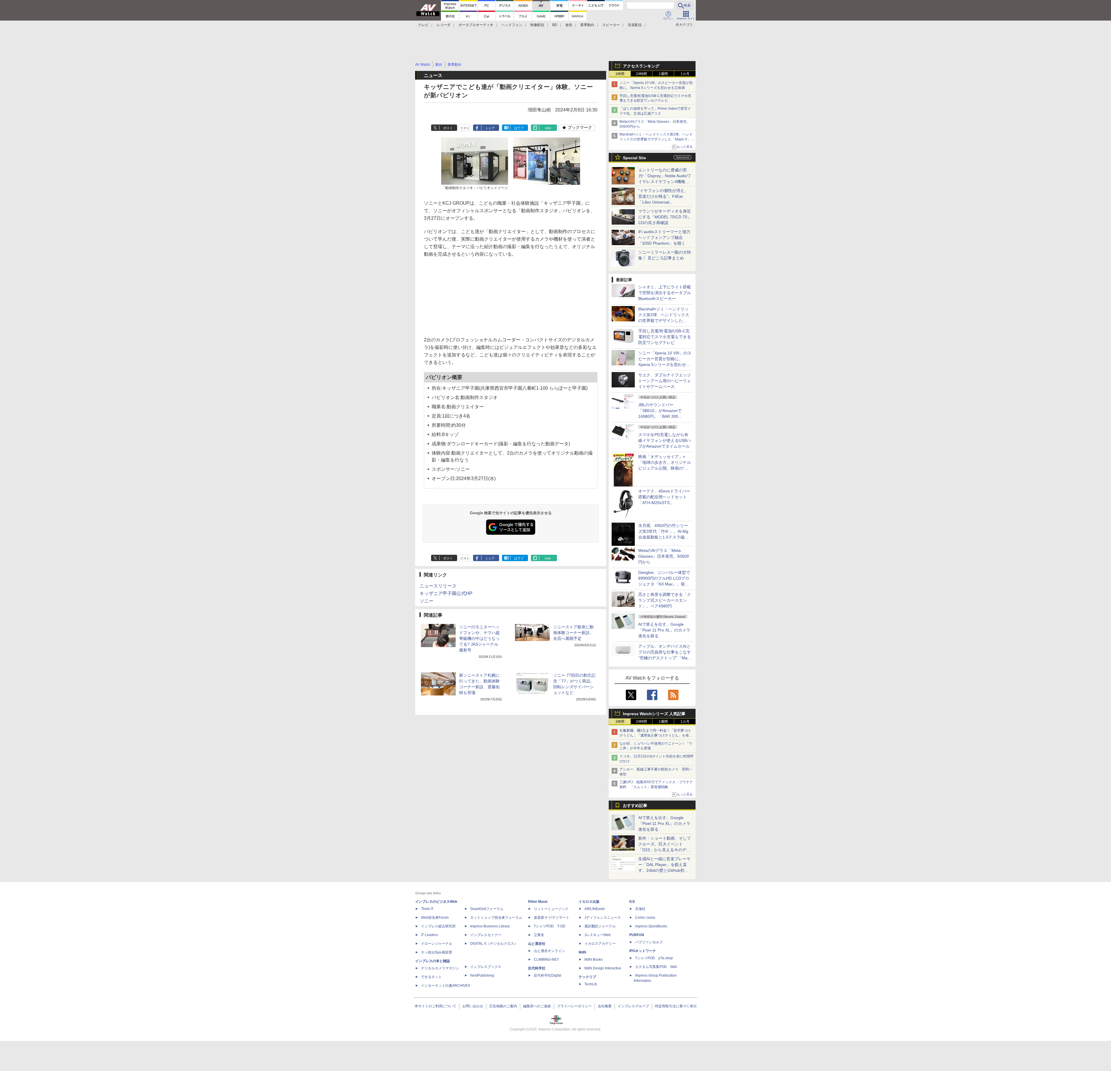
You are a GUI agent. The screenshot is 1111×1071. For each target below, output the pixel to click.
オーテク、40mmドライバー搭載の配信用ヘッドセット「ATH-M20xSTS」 (664, 497)
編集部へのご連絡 (537, 1006)
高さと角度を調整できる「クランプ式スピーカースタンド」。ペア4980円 (664, 600)
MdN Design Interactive (602, 968)
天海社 (640, 909)
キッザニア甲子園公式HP (446, 593)
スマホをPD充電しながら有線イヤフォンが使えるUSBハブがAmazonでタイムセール (664, 440)
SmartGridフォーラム (486, 909)
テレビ (423, 25)
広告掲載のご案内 (503, 1006)
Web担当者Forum (435, 918)
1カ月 (684, 74)
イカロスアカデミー (600, 944)
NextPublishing (482, 975)
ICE (632, 902)
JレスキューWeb (597, 935)
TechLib (590, 984)
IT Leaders (429, 935)
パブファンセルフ (649, 942)
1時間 (619, 74)
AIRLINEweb (594, 909)
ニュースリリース (438, 585)
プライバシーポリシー (574, 1006)
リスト (465, 128)
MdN (582, 952)
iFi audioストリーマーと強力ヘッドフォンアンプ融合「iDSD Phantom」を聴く (664, 237)
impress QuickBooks (651, 926)
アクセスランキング (641, 66)
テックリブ (587, 977)
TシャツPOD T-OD (549, 926)
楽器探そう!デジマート (551, 918)
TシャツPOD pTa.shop (654, 958)
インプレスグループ (633, 1006)
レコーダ (443, 25)
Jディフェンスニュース (602, 918)
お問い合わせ (472, 1006)
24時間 (641, 74)
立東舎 (539, 935)
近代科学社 (536, 968)
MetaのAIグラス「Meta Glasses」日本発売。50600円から (663, 556)
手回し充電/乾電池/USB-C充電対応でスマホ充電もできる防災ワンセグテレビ (664, 337)
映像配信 (537, 25)
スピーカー (611, 25)
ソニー (426, 600)
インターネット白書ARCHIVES (445, 986)
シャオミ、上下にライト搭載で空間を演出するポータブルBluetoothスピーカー (664, 293)
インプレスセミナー (485, 935)
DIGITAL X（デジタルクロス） (494, 944)
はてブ (519, 128)
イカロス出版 (589, 902)
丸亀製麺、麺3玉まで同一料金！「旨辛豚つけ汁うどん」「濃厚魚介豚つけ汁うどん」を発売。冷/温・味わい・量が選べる (655, 735)
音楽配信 (635, 25)
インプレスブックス (485, 967)
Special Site (634, 157)
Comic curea (645, 918)
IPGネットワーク (642, 951)
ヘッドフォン (511, 25)
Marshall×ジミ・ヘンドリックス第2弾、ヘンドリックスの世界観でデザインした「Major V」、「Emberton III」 (656, 139)
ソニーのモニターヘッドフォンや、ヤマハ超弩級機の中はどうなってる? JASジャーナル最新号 (479, 638)
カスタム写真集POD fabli (656, 967)
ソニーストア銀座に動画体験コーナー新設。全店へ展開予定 (573, 633)
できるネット (431, 977)
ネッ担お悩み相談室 (436, 952)
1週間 (663, 74)
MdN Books (593, 960)
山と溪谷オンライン (549, 951)
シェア (490, 128)
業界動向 (587, 25)
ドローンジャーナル (436, 944)
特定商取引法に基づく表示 (676, 1006)
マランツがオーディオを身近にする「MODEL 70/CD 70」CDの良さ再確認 (664, 217)
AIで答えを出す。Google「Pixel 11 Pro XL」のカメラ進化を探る (664, 630)
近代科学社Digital (547, 975)
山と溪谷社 (536, 944)
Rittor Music (538, 902)
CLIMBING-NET (546, 960)
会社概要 (605, 1006)
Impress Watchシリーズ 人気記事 (654, 713)
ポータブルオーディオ (476, 25)
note (548, 128)
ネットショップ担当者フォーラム (496, 918)
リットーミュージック (551, 909)
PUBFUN (636, 935)
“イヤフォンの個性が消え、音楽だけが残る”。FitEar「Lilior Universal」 (663, 196)
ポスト (448, 128)
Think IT (427, 909)
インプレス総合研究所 (438, 926)
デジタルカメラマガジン (440, 968)
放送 (568, 25)
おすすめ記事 (635, 805)
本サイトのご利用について (435, 1006)
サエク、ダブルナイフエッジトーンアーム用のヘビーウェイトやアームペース (664, 381)
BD (554, 25)
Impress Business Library (490, 926)
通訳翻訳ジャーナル (600, 926)
